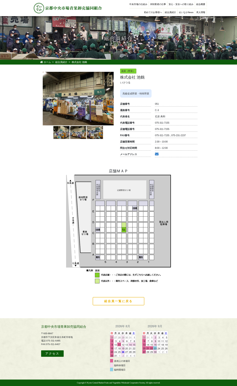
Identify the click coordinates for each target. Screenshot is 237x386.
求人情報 (200, 12)
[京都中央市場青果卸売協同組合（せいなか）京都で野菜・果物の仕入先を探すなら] (67, 7)
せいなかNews (186, 12)
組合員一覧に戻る (118, 301)
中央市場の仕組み (138, 4)
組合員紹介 (170, 12)
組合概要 (200, 4)
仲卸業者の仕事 (158, 4)
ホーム (47, 62)
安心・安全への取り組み (181, 4)
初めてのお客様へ (153, 12)
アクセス (52, 353)
